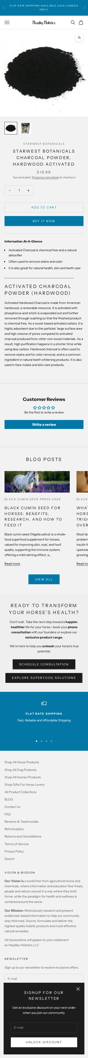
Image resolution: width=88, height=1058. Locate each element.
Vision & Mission (20, 872)
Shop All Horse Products (22, 762)
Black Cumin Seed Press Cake (33, 499)
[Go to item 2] (25, 128)
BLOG (9, 799)
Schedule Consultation (44, 664)
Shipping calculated (45, 177)
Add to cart (44, 207)
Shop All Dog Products (21, 770)
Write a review (44, 424)
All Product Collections (21, 792)
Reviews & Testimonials (21, 822)
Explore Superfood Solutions (44, 677)
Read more (12, 564)
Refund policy (14, 829)
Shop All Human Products (23, 777)
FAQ (8, 814)
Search (9, 859)
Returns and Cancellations (23, 836)
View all (44, 579)
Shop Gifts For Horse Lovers (24, 785)
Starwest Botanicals (44, 143)
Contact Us (12, 807)
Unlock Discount (44, 1042)
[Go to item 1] (11, 128)
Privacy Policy (14, 851)
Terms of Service (17, 844)
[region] (44, 717)
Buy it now (44, 221)
